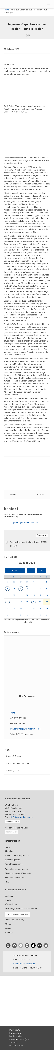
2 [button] (46, 582)
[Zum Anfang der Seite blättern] (47, 1042)
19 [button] (21, 602)
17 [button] (8, 602)
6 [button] (27, 589)
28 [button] (14, 582)
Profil (12, 713)
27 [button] (8, 582)
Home (6, 10)
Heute (14, 571)
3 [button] (7, 589)
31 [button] (34, 582)
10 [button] (8, 595)
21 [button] (34, 602)
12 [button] (21, 595)
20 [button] (27, 602)
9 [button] (46, 589)
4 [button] (14, 589)
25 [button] (14, 608)
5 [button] (20, 589)
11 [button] (14, 595)
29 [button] (21, 582)
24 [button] (8, 608)
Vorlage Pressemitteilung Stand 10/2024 (28, 542)
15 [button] (40, 595)
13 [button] (27, 595)
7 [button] (33, 589)
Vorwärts (40, 494)
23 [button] (47, 602)
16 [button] (47, 595)
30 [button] (27, 582)
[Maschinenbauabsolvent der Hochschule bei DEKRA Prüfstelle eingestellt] (17, 135)
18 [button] (14, 602)
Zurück (13, 494)
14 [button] (34, 595)
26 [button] (21, 608)
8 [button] (40, 589)
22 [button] (40, 602)
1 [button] (40, 582)
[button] (48, 4)
